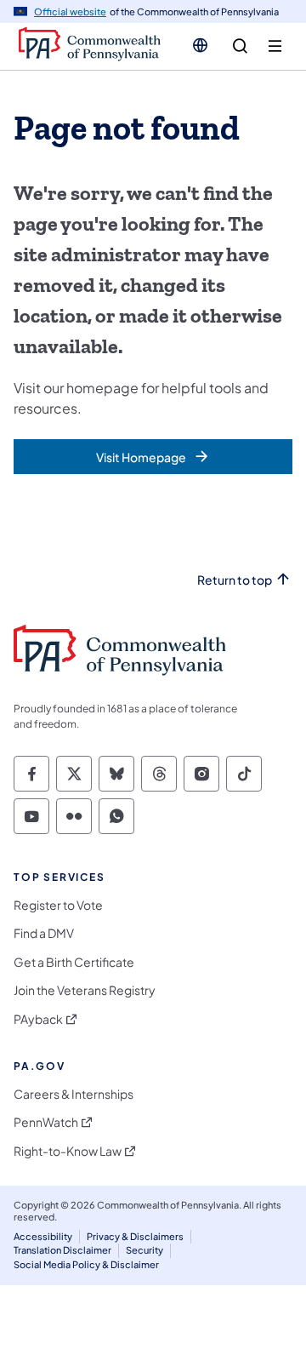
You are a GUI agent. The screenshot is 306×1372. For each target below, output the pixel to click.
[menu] (275, 46)
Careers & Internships (73, 1094)
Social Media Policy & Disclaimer (86, 1264)
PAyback (38, 1019)
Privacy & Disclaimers (135, 1236)
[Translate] (200, 45)
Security (144, 1249)
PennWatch (46, 1122)
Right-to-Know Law (68, 1151)
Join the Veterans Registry (85, 990)
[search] (240, 46)
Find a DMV (44, 933)
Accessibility (43, 1236)
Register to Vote (58, 905)
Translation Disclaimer (62, 1249)
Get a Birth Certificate (74, 962)
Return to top (234, 580)
